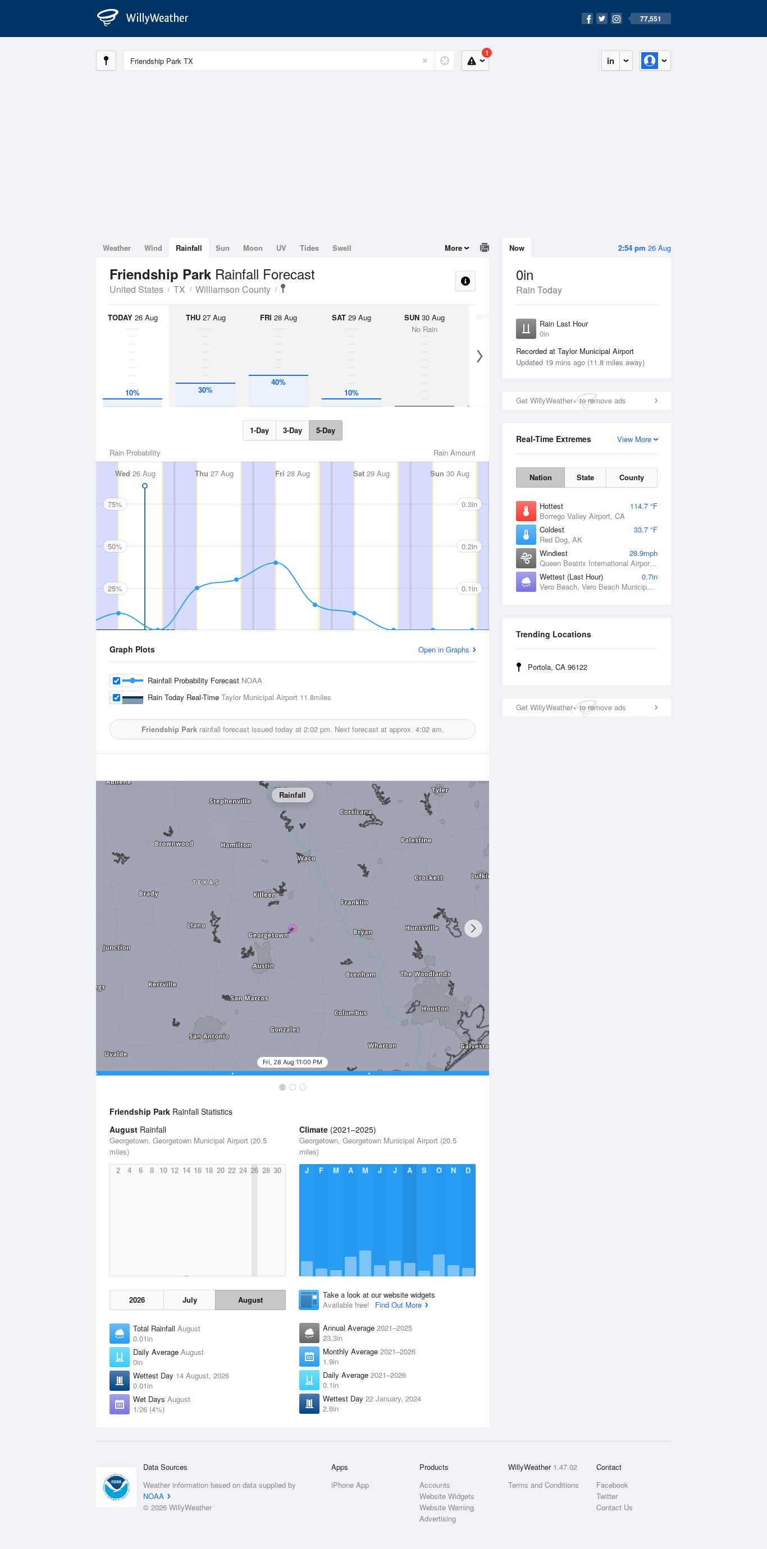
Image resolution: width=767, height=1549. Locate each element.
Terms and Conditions (543, 1484)
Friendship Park (283, 288)
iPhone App (350, 1484)
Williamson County (233, 289)
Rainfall (189, 247)
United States (136, 289)
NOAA (153, 1496)
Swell (341, 247)
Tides (309, 247)
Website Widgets (446, 1496)
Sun (223, 247)
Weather (117, 247)
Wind (153, 247)
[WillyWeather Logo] (149, 18)
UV (281, 247)
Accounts (434, 1484)
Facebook (612, 1484)
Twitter (607, 1496)
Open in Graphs (443, 649)
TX (179, 289)
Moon (253, 247)
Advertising (437, 1518)
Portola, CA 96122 (557, 666)
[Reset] (425, 60)
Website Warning (446, 1507)
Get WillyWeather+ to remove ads (571, 400)
